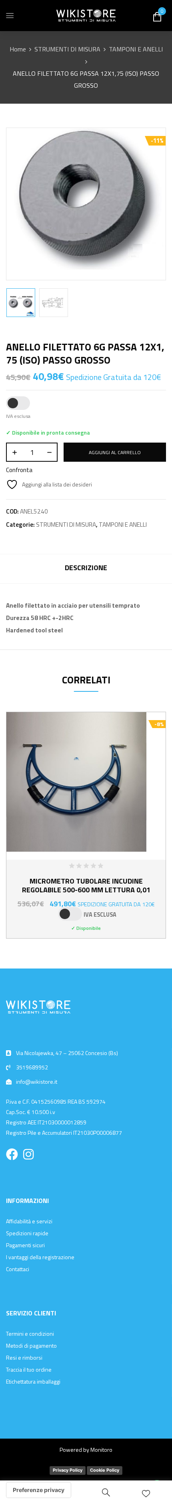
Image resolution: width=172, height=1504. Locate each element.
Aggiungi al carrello (115, 452)
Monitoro (101, 1449)
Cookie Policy (104, 1470)
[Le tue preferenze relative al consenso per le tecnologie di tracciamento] (38, 1490)
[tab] (86, 569)
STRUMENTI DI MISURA (67, 49)
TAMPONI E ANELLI (136, 49)
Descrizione (86, 567)
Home (18, 49)
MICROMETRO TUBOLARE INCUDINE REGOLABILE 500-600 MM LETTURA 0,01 (86, 885)
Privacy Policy (67, 1470)
